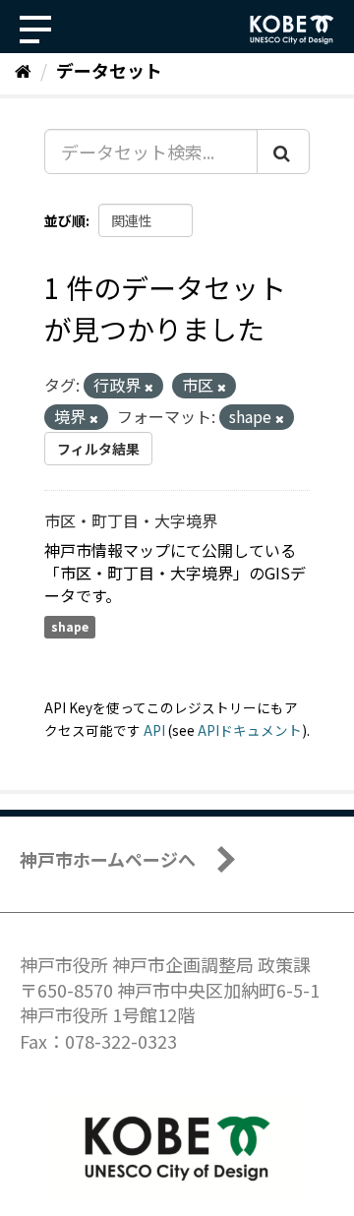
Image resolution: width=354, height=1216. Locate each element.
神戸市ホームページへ (108, 859)
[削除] (149, 387)
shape (69, 626)
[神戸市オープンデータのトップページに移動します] (292, 29)
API (154, 730)
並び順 (65, 220)
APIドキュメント (250, 730)
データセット (109, 70)
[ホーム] (23, 70)
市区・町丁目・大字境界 (130, 520)
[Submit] (283, 151)
